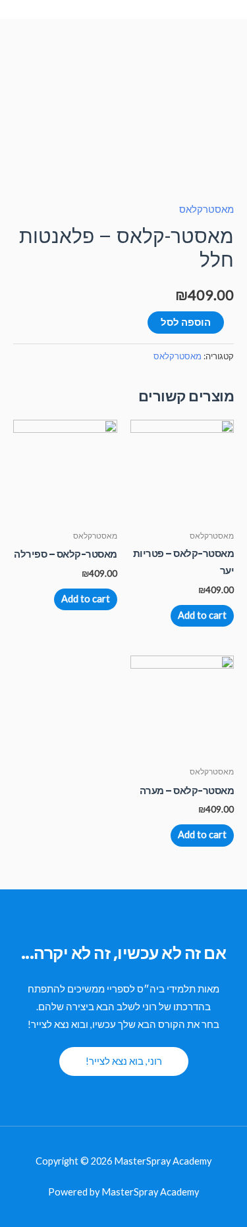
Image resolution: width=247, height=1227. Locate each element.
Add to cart (202, 615)
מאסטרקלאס (206, 209)
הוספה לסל (186, 322)
